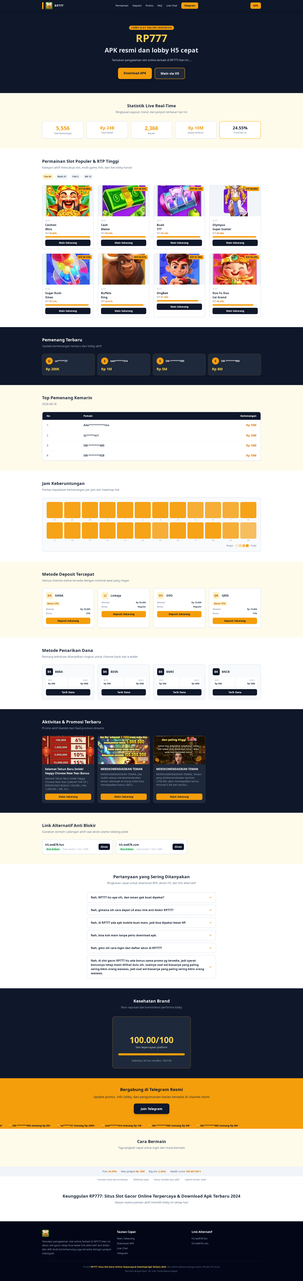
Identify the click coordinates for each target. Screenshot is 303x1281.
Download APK (135, 73)
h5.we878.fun (200, 1238)
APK (255, 5)
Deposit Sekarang (68, 620)
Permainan (122, 5)
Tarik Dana (68, 692)
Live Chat (171, 5)
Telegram (189, 5)
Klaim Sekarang (68, 796)
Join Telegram (151, 1109)
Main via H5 (170, 73)
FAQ (159, 5)
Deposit (137, 5)
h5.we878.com (200, 1243)
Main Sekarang (68, 242)
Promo (149, 5)
